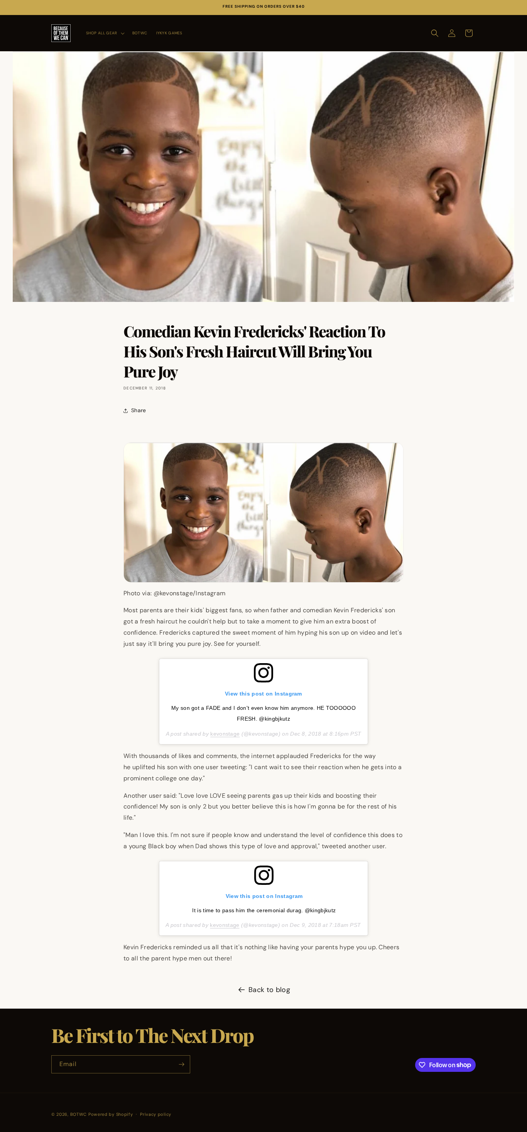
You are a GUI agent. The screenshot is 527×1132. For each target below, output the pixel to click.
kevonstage (225, 734)
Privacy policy (155, 1114)
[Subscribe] (181, 1064)
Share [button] (138, 410)
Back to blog (269, 989)
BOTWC (79, 1114)
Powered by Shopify (110, 1114)
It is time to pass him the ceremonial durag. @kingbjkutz (264, 910)
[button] (104, 33)
